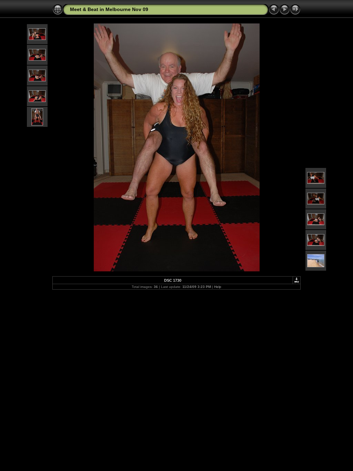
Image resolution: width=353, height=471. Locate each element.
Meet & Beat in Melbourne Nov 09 (109, 9)
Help (217, 287)
